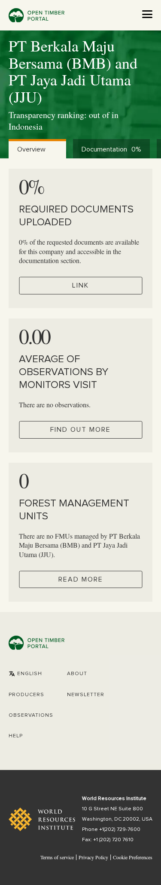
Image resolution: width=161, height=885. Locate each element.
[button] (25, 673)
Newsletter (85, 694)
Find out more (80, 429)
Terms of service (57, 857)
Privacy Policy (93, 857)
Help (16, 736)
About (77, 673)
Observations (31, 715)
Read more (80, 579)
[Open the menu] (147, 14)
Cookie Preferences (132, 858)
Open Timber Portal (36, 15)
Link (80, 285)
